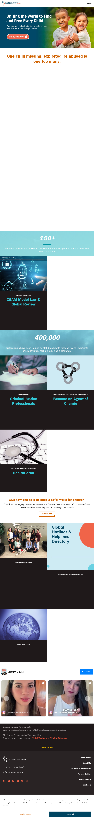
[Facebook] (4, 781)
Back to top (47, 747)
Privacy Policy (84, 774)
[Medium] (27, 781)
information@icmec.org (13, 772)
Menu (89, 3)
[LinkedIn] (18, 781)
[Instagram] (13, 781)
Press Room (85, 757)
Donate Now (47, 514)
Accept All (70, 814)
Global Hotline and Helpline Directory (49, 738)
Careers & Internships (81, 768)
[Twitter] (9, 781)
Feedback (86, 784)
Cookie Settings (25, 814)
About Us (87, 763)
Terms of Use (85, 779)
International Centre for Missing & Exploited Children (11, 3)
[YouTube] (22, 781)
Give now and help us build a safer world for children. (47, 500)
